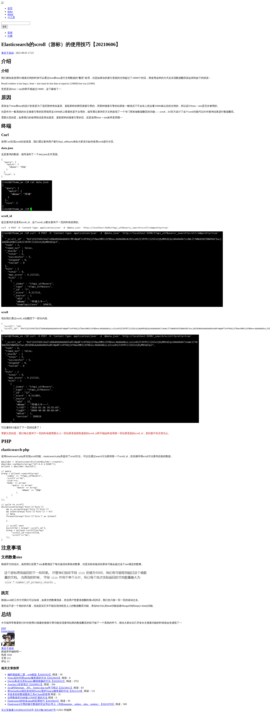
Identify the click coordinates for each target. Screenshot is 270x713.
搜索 (4, 27)
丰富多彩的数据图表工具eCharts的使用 (29, 694)
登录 (10, 32)
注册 (10, 36)
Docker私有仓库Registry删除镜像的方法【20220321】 (37, 681)
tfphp (10, 11)
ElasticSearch (8, 631)
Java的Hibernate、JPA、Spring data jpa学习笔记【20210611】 (40, 687)
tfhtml (10, 14)
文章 (3, 658)
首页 (10, 8)
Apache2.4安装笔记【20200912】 (25, 684)
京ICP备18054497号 (45, 710)
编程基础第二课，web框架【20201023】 (30, 674)
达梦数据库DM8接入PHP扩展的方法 (28, 697)
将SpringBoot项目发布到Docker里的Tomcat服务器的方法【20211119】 (45, 691)
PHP (3, 628)
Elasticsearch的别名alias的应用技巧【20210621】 (34, 701)
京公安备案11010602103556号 (17, 710)
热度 (3, 655)
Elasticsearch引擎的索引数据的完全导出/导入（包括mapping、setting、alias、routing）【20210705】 (61, 704)
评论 (3, 661)
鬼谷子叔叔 (7, 53)
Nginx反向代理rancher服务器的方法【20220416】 (34, 678)
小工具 (11, 17)
